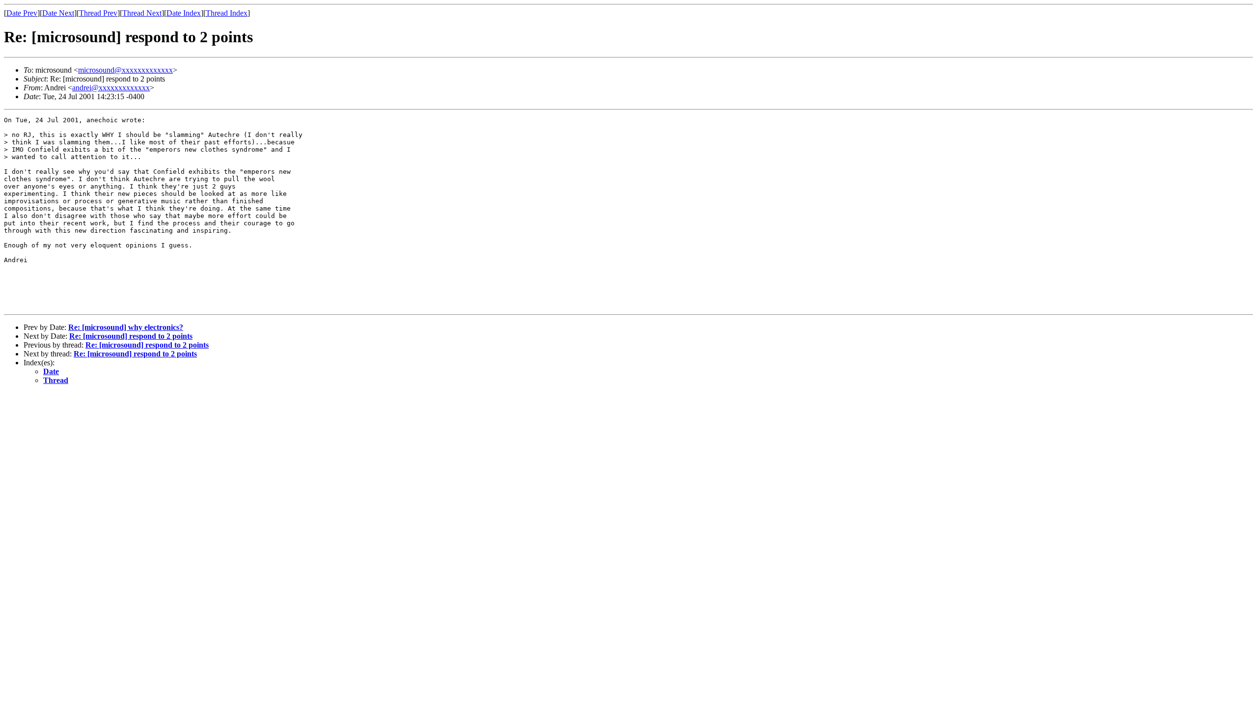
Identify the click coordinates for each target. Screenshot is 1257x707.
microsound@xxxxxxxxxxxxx (125, 70)
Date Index (183, 13)
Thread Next (142, 13)
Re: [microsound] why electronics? (125, 327)
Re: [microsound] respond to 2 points (130, 336)
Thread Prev (98, 13)
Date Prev (21, 13)
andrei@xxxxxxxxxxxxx (111, 87)
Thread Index (226, 13)
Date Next (58, 13)
